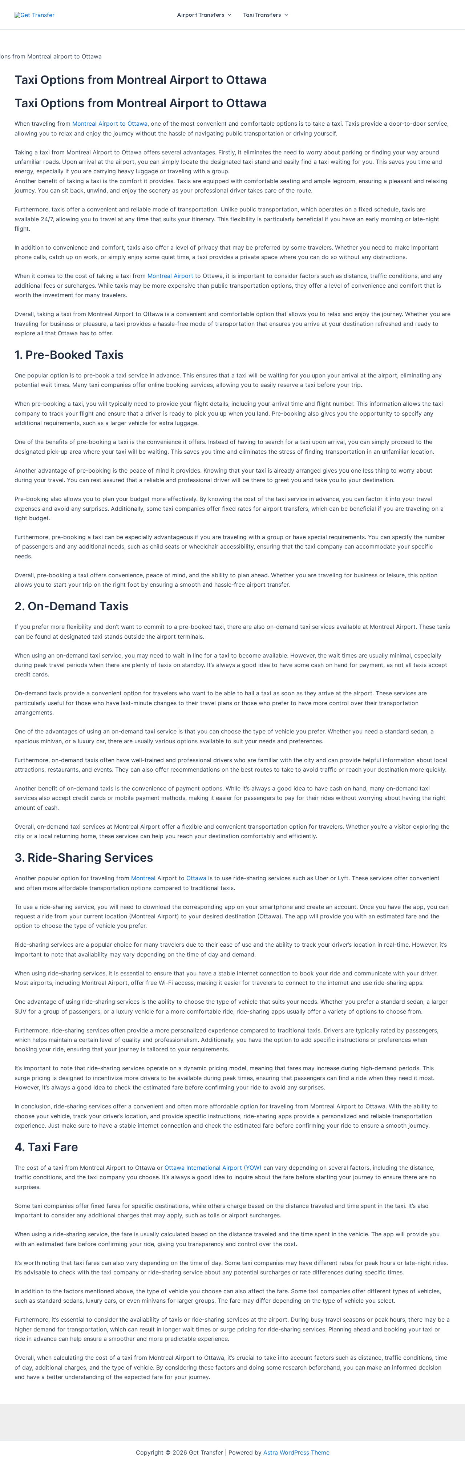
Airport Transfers (200, 14)
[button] (227, 14)
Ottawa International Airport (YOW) (213, 1167)
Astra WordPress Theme (296, 1452)
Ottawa (196, 878)
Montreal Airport (170, 275)
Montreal (143, 878)
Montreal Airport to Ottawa (109, 123)
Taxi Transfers (262, 14)
